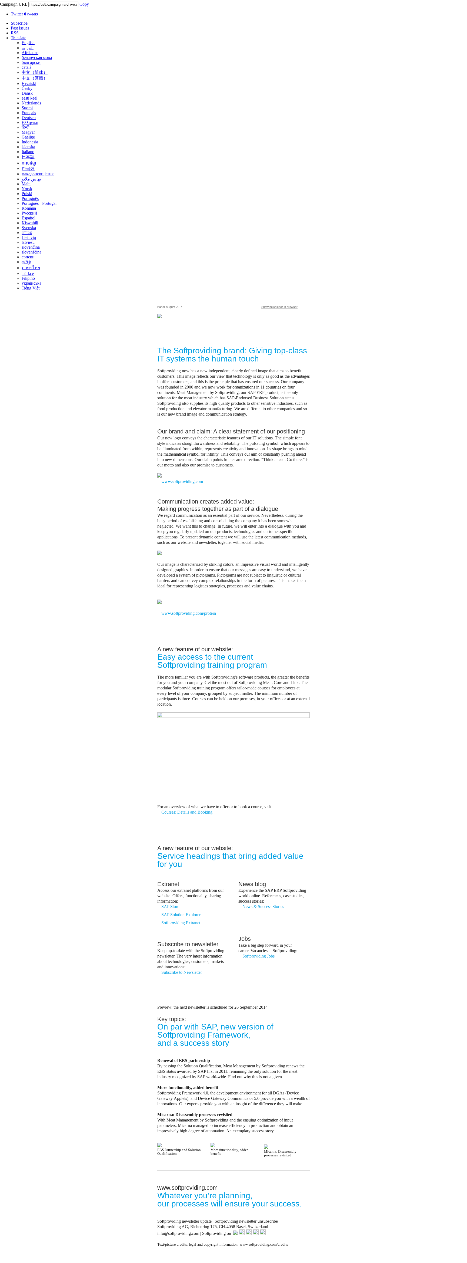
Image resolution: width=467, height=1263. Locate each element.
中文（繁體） (35, 78)
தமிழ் (26, 261)
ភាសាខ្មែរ (29, 163)
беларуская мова (37, 57)
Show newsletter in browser (279, 306)
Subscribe (19, 23)
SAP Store (170, 906)
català (26, 67)
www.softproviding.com (182, 481)
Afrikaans (30, 52)
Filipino (28, 278)
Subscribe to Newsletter (181, 972)
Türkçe (28, 273)
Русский (29, 213)
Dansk (27, 93)
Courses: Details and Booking (186, 812)
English (28, 42)
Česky (27, 88)
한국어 (28, 168)
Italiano (28, 151)
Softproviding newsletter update (184, 1221)
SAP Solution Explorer (181, 914)
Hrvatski (29, 83)
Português (30, 198)
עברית (27, 232)
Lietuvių (29, 237)
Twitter (24, 14)
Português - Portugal (39, 203)
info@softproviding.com (178, 1233)
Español (28, 218)
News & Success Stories (263, 906)
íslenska (28, 146)
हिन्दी (25, 127)
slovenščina (31, 252)
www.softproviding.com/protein (188, 613)
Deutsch (29, 117)
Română (29, 208)
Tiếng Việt (30, 288)
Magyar (28, 132)
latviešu (28, 242)
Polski (27, 193)
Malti (26, 184)
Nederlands (31, 103)
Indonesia (30, 142)
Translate (18, 37)
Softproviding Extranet (181, 922)
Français (29, 112)
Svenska (29, 227)
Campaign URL (13, 4)
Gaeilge (28, 137)
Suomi (27, 108)
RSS (15, 33)
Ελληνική (30, 122)
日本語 (28, 156)
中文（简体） (35, 72)
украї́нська (31, 283)
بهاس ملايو (31, 179)
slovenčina (31, 247)
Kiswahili (30, 223)
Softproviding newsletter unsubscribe (246, 1221)
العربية (28, 47)
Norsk (27, 188)
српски (28, 257)
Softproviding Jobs (258, 956)
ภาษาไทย (31, 267)
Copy (84, 4)
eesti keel (29, 98)
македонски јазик (38, 174)
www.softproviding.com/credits (264, 1244)
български (31, 62)
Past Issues (20, 28)
